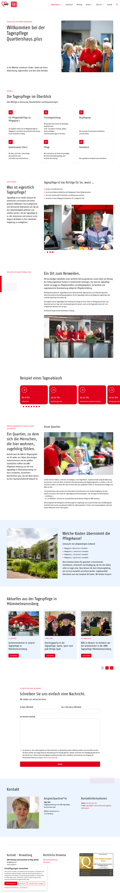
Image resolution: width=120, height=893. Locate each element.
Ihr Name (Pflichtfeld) (26, 707)
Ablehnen (22, 883)
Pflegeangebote (55, 4)
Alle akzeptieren (11, 883)
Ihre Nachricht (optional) (27, 717)
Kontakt (109, 4)
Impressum (46, 862)
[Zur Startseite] (9, 5)
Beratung (79, 4)
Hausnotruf (69, 4)
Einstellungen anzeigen (36, 883)
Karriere (88, 4)
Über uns (99, 4)
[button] (47, 252)
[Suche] (117, 4)
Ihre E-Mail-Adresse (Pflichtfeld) (71, 707)
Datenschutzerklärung (50, 758)
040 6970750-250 (91, 803)
